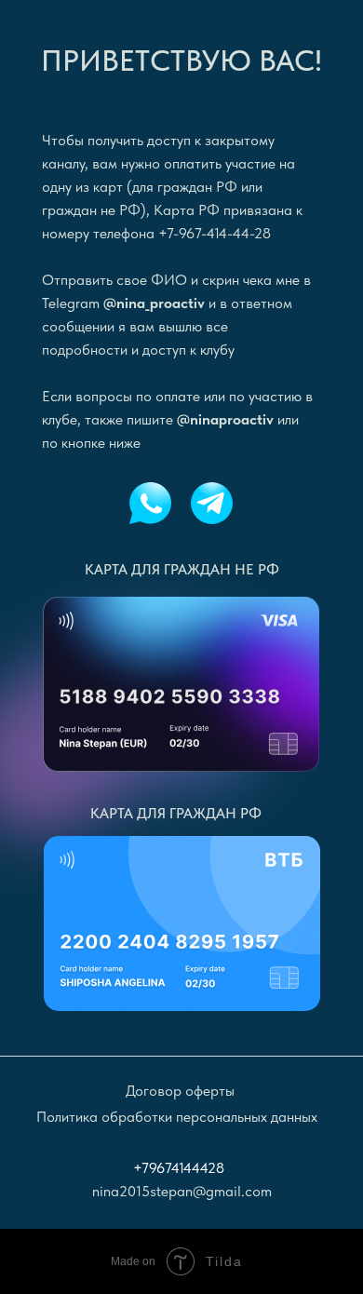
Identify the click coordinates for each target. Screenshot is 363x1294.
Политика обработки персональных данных (176, 1117)
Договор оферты (180, 1090)
